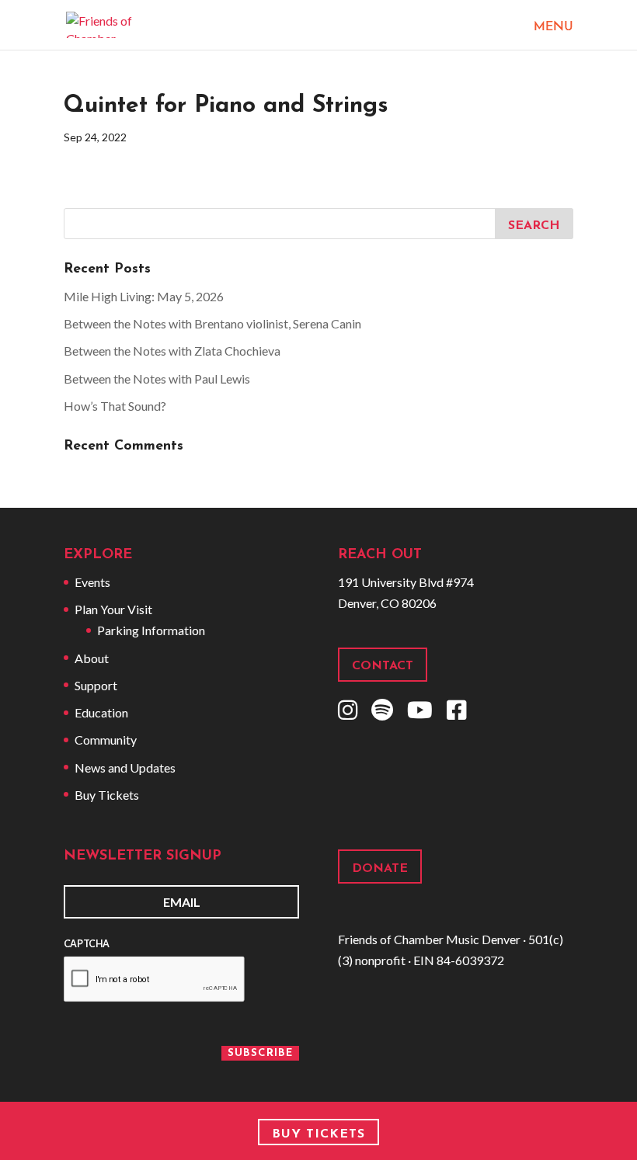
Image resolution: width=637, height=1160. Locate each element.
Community (106, 739)
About (92, 658)
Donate (380, 869)
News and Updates (125, 767)
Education (101, 712)
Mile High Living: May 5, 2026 (144, 296)
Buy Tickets (107, 794)
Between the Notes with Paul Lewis (157, 378)
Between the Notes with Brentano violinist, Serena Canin (212, 323)
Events (92, 582)
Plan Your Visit (113, 609)
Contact (382, 666)
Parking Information (151, 630)
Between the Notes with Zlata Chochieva (172, 350)
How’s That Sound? (115, 405)
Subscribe (261, 1053)
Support (96, 685)
